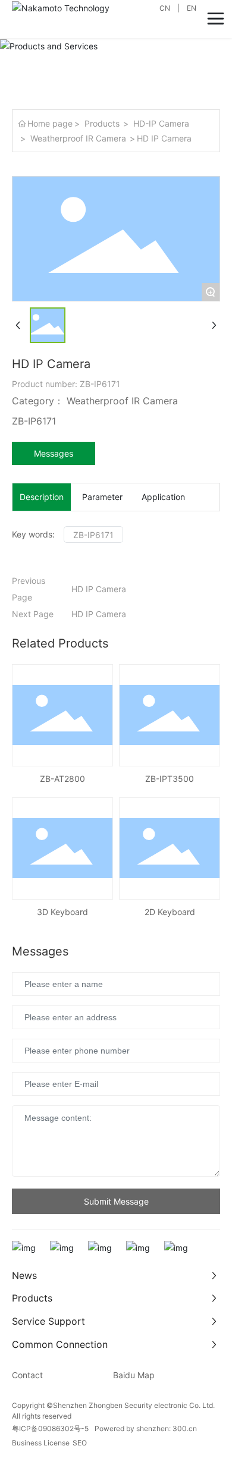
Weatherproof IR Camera (78, 138)
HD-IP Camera (161, 123)
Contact (27, 1375)
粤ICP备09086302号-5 (50, 1428)
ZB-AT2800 (62, 779)
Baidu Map (134, 1375)
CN (164, 8)
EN (191, 8)
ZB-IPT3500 (169, 779)
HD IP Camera (98, 589)
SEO (80, 1442)
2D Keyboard (170, 912)
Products (102, 123)
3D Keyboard (62, 912)
